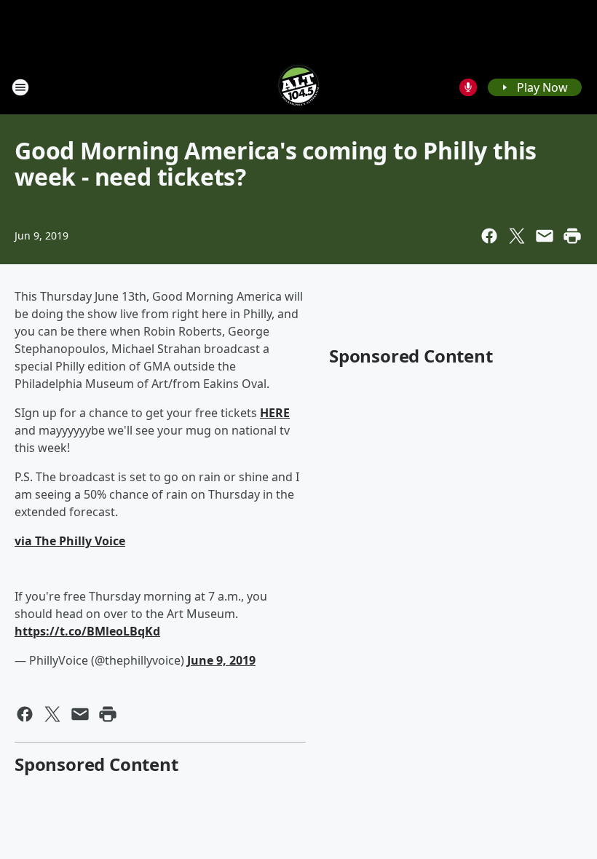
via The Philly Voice (70, 541)
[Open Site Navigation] (20, 87)
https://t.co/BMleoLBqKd (87, 631)
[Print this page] (572, 236)
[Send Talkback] (468, 87)
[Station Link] (298, 87)
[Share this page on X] (517, 236)
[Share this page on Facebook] (489, 236)
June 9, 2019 (221, 660)
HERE (275, 413)
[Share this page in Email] (544, 236)
